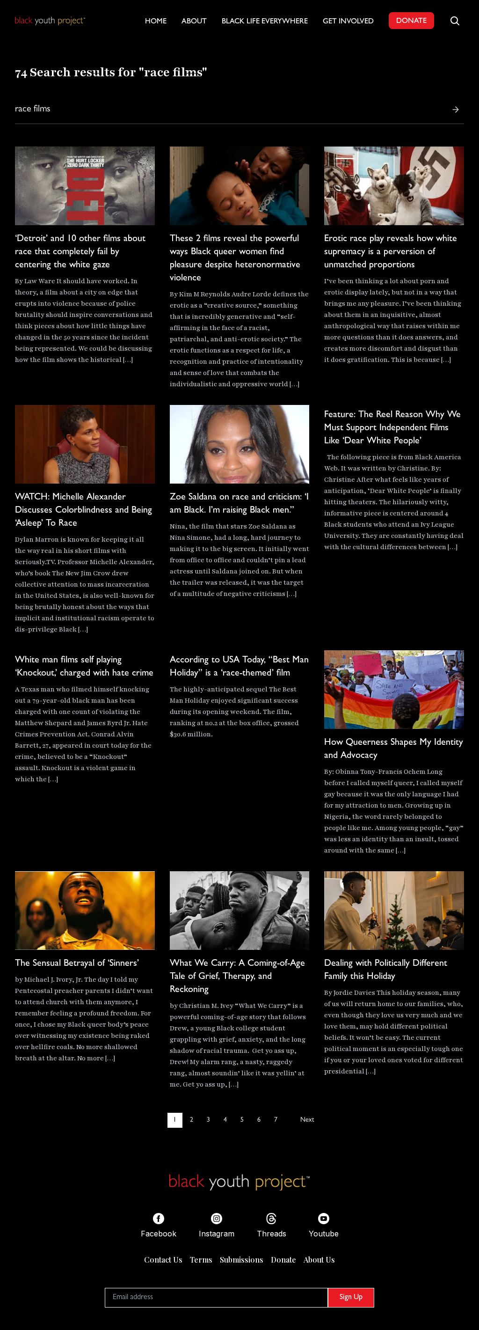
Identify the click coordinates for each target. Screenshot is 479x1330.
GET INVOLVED (348, 22)
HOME (156, 22)
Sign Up (351, 1297)
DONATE (411, 21)
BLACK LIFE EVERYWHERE (265, 22)
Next (307, 1120)
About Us (319, 1259)
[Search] (455, 110)
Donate (283, 1259)
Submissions (241, 1259)
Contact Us (163, 1259)
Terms (201, 1259)
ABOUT (194, 22)
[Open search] (454, 20)
